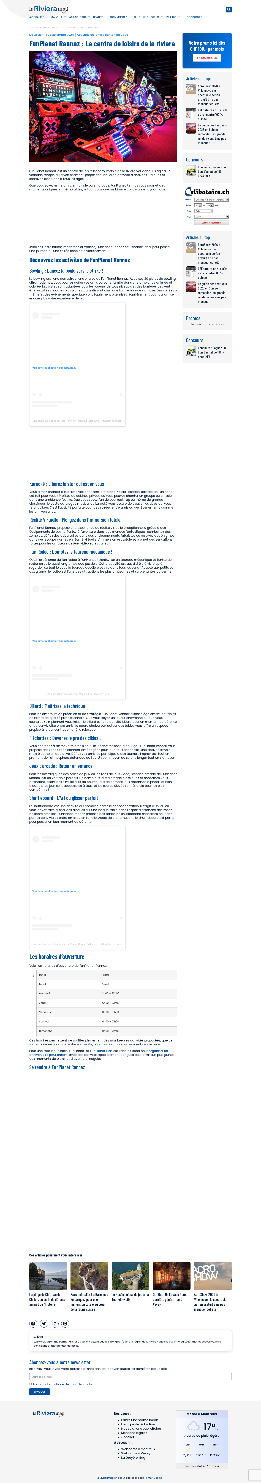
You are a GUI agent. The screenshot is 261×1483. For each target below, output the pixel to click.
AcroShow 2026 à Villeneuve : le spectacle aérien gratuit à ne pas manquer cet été (209, 95)
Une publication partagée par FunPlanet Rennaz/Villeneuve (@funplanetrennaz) (77, 420)
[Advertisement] (103, 219)
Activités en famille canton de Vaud (102, 35)
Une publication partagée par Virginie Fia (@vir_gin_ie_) (77, 693)
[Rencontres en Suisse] (207, 226)
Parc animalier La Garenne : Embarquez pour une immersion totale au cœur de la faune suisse (89, 1301)
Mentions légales (134, 1433)
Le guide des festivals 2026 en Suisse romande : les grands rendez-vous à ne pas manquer (212, 134)
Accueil (33, 27)
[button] (229, 9)
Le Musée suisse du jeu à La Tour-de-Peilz (130, 1297)
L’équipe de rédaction (138, 1424)
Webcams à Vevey (135, 1453)
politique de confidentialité (71, 1384)
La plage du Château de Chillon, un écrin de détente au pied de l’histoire (47, 1299)
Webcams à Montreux (138, 1449)
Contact (127, 1437)
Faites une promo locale (140, 1420)
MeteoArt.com (208, 1466)
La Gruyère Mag (133, 1457)
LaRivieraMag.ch (107, 1478)
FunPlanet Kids (101, 1051)
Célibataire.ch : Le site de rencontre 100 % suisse (212, 114)
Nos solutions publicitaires (141, 1428)
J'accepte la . (62, 1384)
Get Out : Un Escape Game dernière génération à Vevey (170, 1299)
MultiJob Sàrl (156, 1478)
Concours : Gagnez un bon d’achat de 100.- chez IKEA (212, 171)
